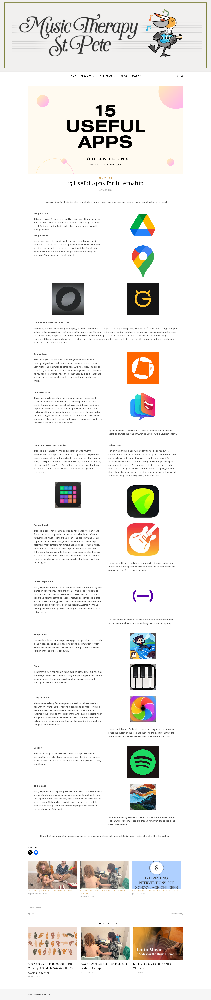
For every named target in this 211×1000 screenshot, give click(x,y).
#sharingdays (35, 907)
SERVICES (86, 76)
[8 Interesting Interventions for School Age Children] (156, 875)
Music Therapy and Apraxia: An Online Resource (50, 890)
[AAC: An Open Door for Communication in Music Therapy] (104, 875)
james (34, 913)
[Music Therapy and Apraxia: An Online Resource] (52, 875)
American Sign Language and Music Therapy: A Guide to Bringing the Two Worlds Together (51, 968)
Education (105, 178)
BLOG (124, 76)
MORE (135, 76)
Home (72, 76)
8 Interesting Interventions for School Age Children (155, 890)
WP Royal (46, 994)
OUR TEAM (106, 76)
